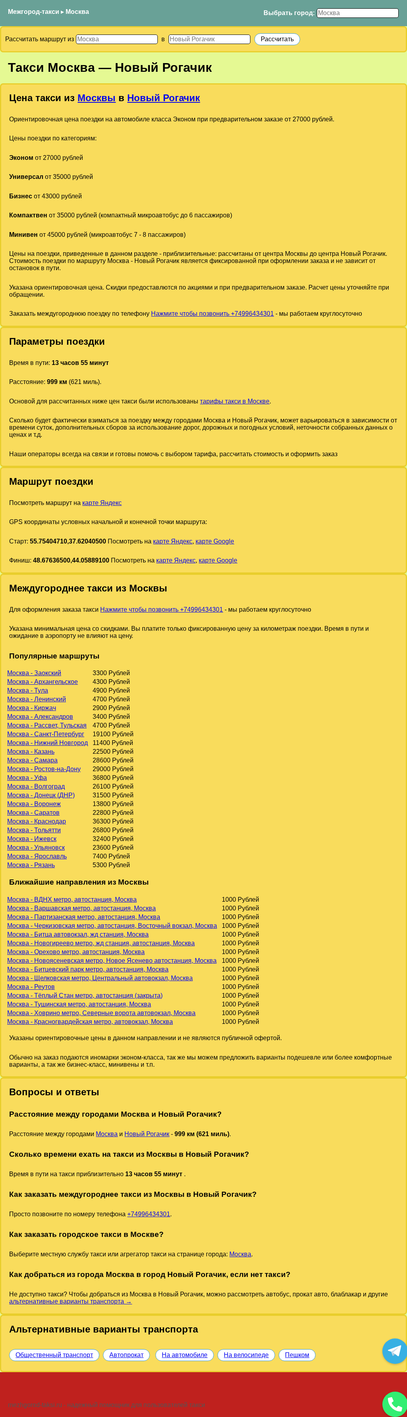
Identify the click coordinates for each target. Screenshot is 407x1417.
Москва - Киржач (31, 708)
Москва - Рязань (31, 865)
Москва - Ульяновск (36, 847)
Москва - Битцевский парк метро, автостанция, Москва (88, 969)
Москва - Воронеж (34, 804)
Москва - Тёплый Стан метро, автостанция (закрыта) (85, 995)
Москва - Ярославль (37, 856)
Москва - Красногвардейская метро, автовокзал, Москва (90, 1021)
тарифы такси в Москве (234, 401)
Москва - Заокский (34, 673)
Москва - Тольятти (34, 830)
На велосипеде (246, 1355)
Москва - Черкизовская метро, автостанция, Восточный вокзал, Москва (112, 925)
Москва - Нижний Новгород (47, 742)
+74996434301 (148, 1214)
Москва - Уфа (27, 777)
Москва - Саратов (33, 812)
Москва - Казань (30, 751)
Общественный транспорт (54, 1355)
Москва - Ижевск (31, 838)
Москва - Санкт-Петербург (45, 734)
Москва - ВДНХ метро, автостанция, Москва (72, 899)
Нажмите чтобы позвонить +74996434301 (212, 313)
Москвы (97, 97)
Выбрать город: (289, 13)
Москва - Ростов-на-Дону (44, 769)
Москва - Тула (27, 690)
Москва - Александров (40, 716)
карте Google (215, 541)
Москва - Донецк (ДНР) (41, 795)
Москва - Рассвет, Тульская (47, 725)
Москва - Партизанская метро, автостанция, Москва (83, 917)
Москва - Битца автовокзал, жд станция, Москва (78, 934)
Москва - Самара (32, 760)
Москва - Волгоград (36, 786)
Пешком (297, 1355)
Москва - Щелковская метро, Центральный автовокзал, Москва (100, 978)
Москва (77, 11)
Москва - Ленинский (36, 699)
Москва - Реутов (31, 986)
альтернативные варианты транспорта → (70, 1301)
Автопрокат (126, 1355)
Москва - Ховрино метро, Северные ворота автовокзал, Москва (101, 1013)
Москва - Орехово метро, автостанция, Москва (76, 952)
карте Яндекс (102, 502)
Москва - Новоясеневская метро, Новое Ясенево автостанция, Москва (112, 960)
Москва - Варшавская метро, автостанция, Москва (81, 908)
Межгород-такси (33, 11)
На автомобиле (184, 1355)
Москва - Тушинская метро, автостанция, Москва (79, 1004)
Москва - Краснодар (36, 821)
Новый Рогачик (163, 97)
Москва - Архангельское (42, 681)
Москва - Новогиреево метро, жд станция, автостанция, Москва (101, 943)
